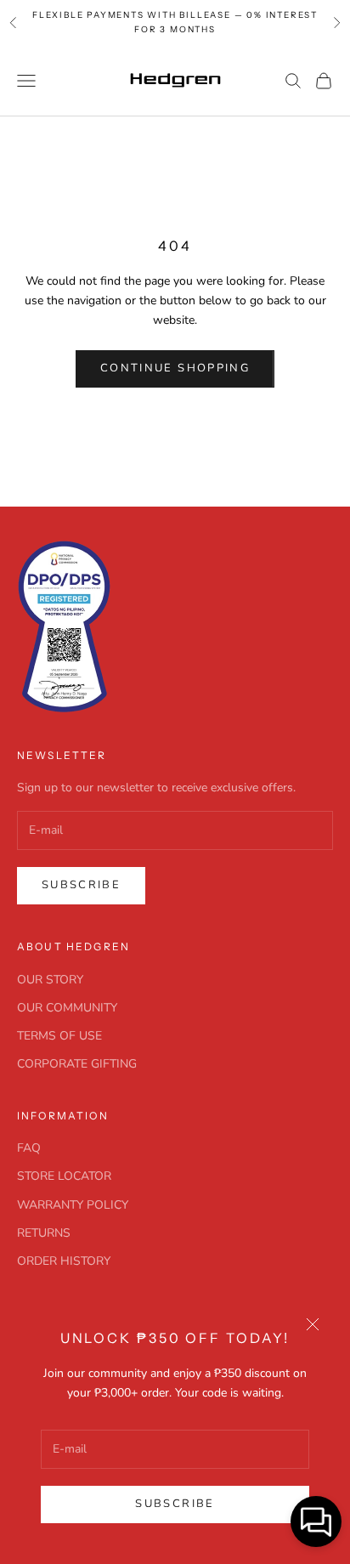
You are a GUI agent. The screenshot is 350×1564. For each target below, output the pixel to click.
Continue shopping (175, 368)
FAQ (29, 1148)
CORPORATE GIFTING (77, 1064)
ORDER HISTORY (63, 1261)
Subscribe (174, 1503)
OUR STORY (50, 980)
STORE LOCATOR (64, 1176)
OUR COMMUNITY (67, 1008)
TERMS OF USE (59, 1036)
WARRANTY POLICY (72, 1205)
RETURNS (44, 1233)
